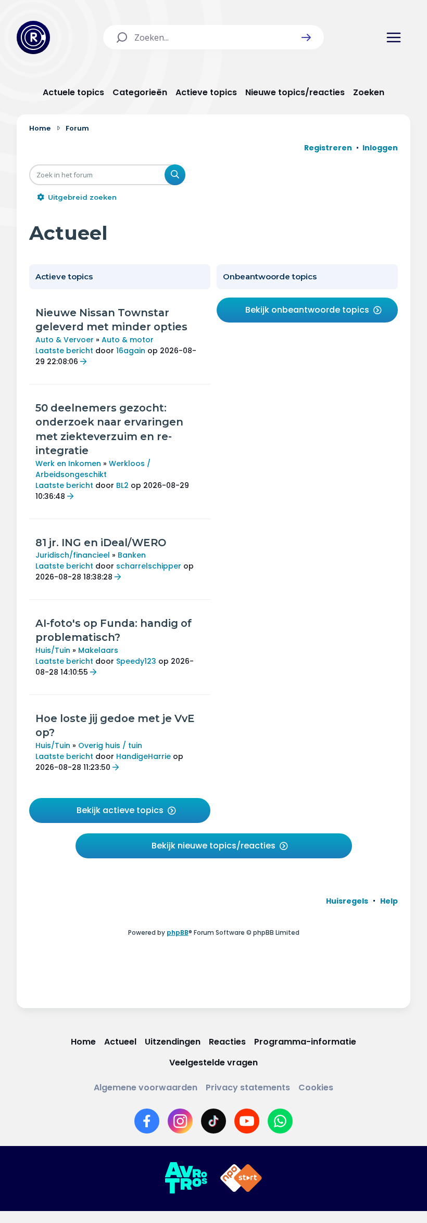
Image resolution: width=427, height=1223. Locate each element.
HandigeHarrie (143, 756)
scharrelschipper (148, 566)
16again (130, 350)
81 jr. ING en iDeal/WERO (100, 542)
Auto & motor (128, 339)
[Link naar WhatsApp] (280, 1121)
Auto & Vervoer (64, 339)
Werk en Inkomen (68, 463)
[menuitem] (347, 901)
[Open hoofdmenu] (393, 37)
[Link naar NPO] (241, 1178)
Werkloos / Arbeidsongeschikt (92, 469)
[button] (306, 37)
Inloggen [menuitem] (380, 148)
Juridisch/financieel (72, 555)
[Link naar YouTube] (246, 1121)
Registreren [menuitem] (328, 148)
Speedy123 (136, 661)
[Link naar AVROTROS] (186, 1178)
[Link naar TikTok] (213, 1121)
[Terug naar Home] (33, 37)
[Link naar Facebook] (146, 1121)
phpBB (178, 932)
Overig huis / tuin (110, 745)
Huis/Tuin (52, 650)
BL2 (122, 485)
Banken (132, 555)
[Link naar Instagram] (180, 1121)
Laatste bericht (64, 350)
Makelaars (98, 650)
